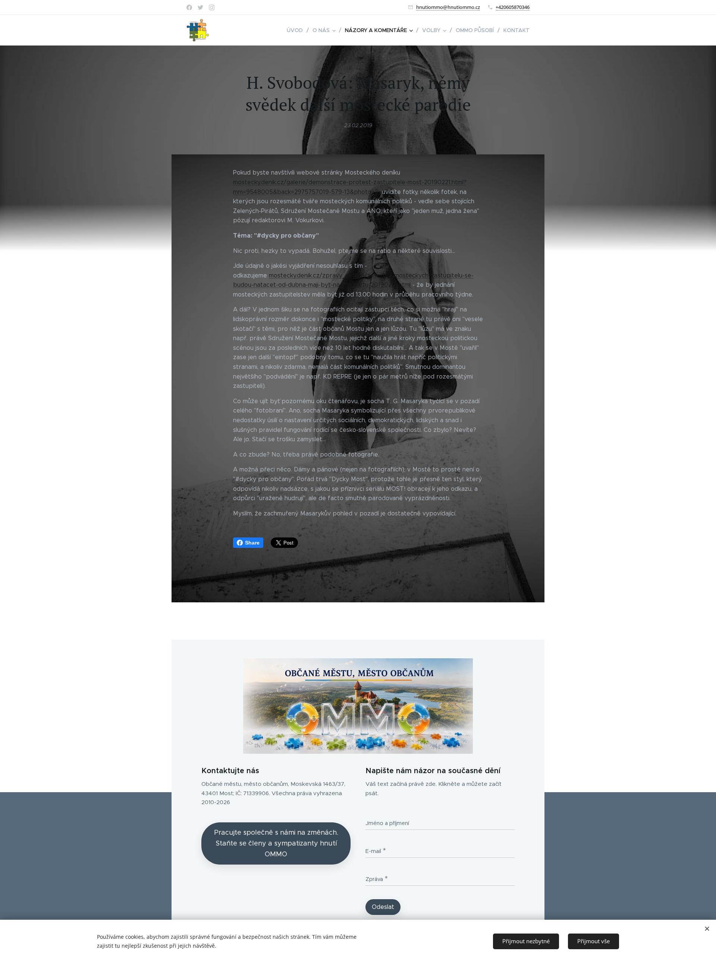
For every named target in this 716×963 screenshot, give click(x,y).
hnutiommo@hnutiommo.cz (448, 7)
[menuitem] (297, 30)
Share (252, 543)
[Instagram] (211, 7)
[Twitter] (200, 7)
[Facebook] (189, 7)
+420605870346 (513, 7)
